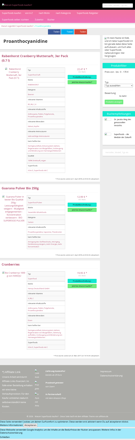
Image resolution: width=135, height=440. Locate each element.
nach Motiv (44, 13)
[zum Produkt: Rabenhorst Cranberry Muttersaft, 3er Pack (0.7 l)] (14, 79)
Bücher (51, 19)
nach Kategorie (63, 13)
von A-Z (29, 13)
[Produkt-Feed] (102, 381)
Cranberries (11, 264)
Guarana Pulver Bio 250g (20, 188)
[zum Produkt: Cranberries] (14, 282)
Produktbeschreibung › (82, 77)
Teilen (56, 31)
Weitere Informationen (11, 425)
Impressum (105, 371)
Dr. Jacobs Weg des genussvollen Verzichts (122, 122)
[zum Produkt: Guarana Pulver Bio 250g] (14, 208)
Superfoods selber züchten (15, 19)
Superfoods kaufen (11, 13)
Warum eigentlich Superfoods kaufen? (17, 26)
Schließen (5, 437)
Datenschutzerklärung (111, 375)
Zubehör (39, 19)
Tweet (70, 31)
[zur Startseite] (29, 5)
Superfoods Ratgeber (88, 13)
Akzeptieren (30, 425)
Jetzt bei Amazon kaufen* (82, 82)
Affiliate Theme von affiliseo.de (95, 416)
